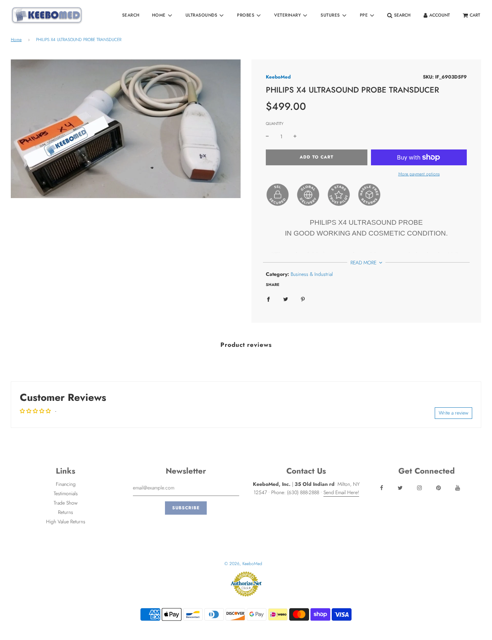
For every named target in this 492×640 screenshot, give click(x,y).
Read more (364, 262)
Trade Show (65, 502)
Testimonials (66, 493)
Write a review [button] (453, 412)
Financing (66, 484)
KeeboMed (278, 76)
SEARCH (131, 15)
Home (16, 39)
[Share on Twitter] (286, 299)
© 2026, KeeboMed (243, 563)
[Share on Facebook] (268, 299)
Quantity (274, 123)
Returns (65, 512)
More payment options (419, 174)
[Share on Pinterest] (303, 299)
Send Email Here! (341, 492)
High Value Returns (65, 521)
